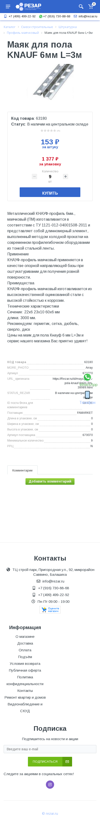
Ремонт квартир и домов (25, 697)
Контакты (25, 691)
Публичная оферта (25, 670)
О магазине (25, 636)
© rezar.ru (50, 813)
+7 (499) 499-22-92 (22, 16)
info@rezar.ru (88, 16)
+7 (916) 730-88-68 (56, 16)
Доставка (25, 643)
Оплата (25, 650)
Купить (50, 193)
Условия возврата (25, 663)
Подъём (25, 657)
